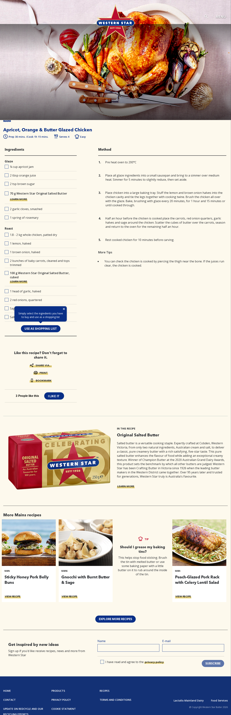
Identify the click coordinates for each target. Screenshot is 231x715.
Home (7, 690)
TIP (147, 539)
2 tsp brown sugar (22, 184)
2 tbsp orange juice (23, 175)
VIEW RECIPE (12, 596)
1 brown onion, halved (25, 252)
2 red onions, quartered (26, 300)
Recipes (104, 690)
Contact (9, 699)
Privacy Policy (61, 699)
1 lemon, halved (20, 243)
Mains (64, 570)
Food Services (219, 700)
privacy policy (154, 662)
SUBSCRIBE (213, 663)
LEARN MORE (18, 199)
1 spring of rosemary (24, 218)
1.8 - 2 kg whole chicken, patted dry (33, 235)
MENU (221, 16)
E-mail (166, 641)
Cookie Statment (63, 708)
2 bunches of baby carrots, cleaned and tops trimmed (40, 263)
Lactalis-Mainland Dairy (189, 700)
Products (58, 690)
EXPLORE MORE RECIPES (115, 619)
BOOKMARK (43, 380)
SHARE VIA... (43, 365)
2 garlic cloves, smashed (26, 209)
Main (7, 570)
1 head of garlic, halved (25, 291)
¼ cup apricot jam (22, 167)
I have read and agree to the (134, 662)
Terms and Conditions (115, 699)
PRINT (44, 372)
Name (101, 641)
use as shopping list (41, 329)
